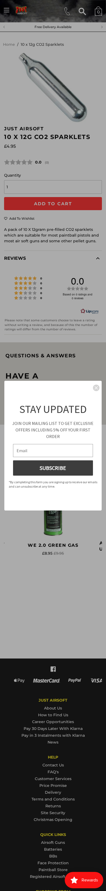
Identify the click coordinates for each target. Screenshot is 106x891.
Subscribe (53, 467)
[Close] (96, 388)
